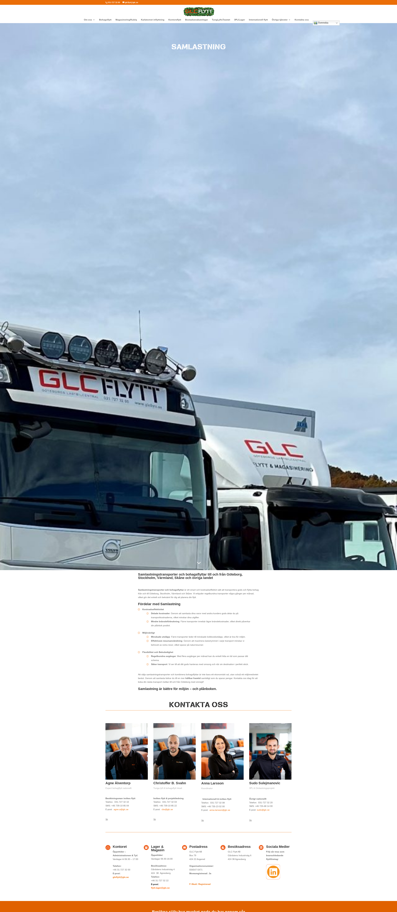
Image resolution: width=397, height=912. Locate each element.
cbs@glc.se (167, 809)
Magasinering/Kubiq (126, 20)
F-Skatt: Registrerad (200, 884)
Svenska (322, 22)
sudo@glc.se (263, 810)
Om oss (88, 20)
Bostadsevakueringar (196, 20)
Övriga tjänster (280, 20)
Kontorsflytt (174, 20)
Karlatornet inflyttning (152, 20)
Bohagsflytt (105, 20)
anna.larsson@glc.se (220, 810)
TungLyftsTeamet (221, 20)
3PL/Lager (239, 20)
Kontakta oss (302, 20)
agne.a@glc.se (120, 809)
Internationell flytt (258, 20)
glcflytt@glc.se (121, 877)
